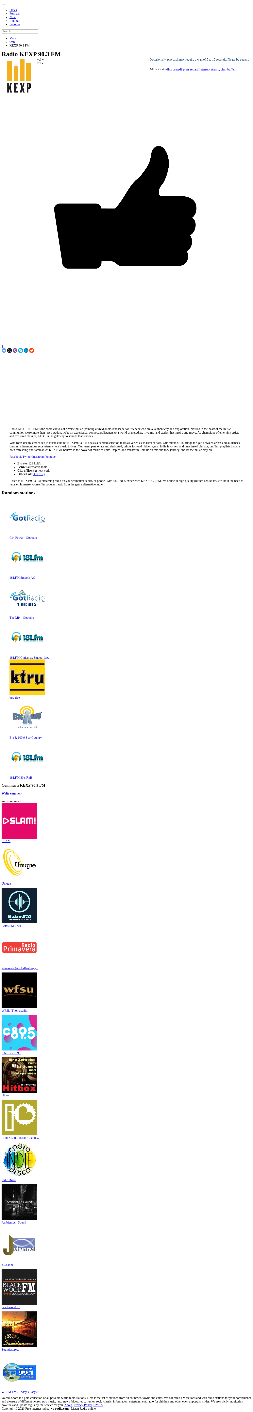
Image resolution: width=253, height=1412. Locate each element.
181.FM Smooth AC (22, 577)
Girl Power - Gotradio (23, 537)
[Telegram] (4, 350)
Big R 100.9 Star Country (25, 737)
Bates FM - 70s (11, 926)
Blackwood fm (11, 1307)
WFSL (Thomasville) (15, 1010)
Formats (14, 13)
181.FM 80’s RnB (20, 777)
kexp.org (39, 474)
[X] (9, 350)
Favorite (14, 24)
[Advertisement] (48, 362)
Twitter (27, 456)
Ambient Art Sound (14, 1222)
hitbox (5, 1095)
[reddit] (31, 350)
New (12, 17)
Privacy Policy (83, 1405)
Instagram (38, 456)
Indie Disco (9, 1180)
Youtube (50, 456)
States (13, 10)
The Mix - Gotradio (21, 617)
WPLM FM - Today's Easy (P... (21, 1392)
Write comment (12, 793)
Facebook (15, 456)
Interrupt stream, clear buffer (217, 69)
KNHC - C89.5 (11, 1053)
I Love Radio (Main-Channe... (21, 1137)
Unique (6, 883)
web (12, 42)
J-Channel (8, 1264)
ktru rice (14, 697)
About (68, 1405)
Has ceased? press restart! (183, 69)
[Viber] (15, 350)
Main (12, 38)
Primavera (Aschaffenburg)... (20, 968)
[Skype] (20, 350)
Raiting (14, 20)
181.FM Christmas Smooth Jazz (29, 657)
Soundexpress (10, 1349)
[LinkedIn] (26, 350)
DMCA (98, 1405)
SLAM (6, 841)
